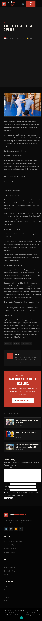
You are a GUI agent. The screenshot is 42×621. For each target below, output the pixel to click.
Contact (6, 597)
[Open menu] (38, 3)
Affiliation (7, 601)
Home (5, 19)
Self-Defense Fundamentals (13, 541)
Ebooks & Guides (9, 571)
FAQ (5, 593)
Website (7, 489)
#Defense (8, 343)
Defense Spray (8, 564)
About (6, 586)
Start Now (31, 3)
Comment (8, 468)
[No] (39, 615)
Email (6, 487)
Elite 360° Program (10, 552)
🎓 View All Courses (23, 400)
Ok (21, 618)
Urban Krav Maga (9, 545)
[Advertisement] (21, 60)
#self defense (26, 343)
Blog (9, 19)
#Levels (16, 343)
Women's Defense (10, 548)
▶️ (16, 529)
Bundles (6, 574)
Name (6, 484)
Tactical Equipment (10, 567)
